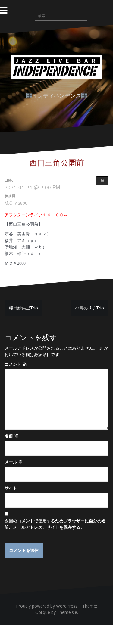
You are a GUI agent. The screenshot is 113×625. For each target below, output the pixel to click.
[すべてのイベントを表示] (102, 180)
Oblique (42, 612)
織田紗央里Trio (23, 308)
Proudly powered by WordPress (46, 606)
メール (14, 462)
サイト (11, 488)
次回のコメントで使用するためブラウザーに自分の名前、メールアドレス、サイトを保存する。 (55, 524)
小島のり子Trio (89, 308)
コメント (16, 364)
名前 (11, 436)
